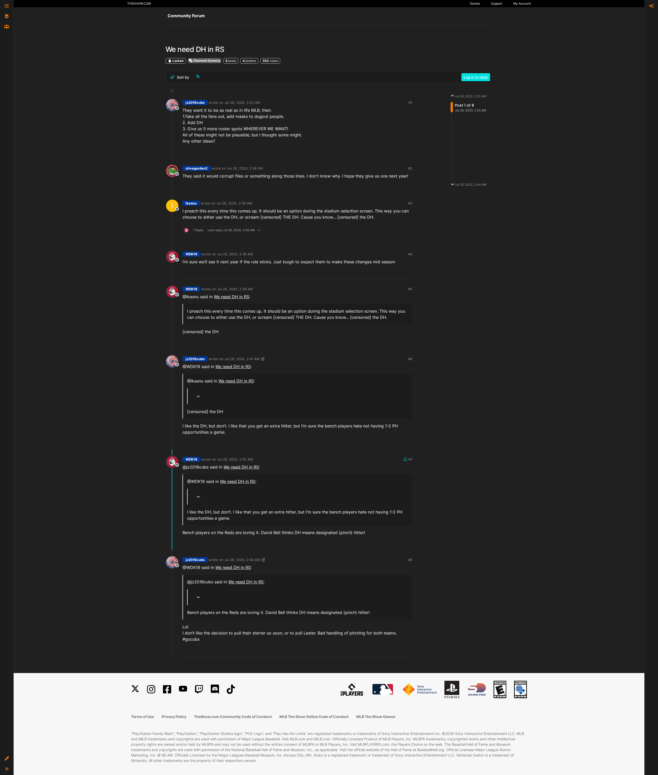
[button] (6, 758)
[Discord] (215, 689)
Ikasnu (191, 203)
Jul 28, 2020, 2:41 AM (242, 359)
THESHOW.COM (139, 3)
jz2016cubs (195, 102)
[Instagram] (151, 689)
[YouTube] (183, 689)
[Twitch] (199, 689)
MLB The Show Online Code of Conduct (314, 716)
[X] (135, 689)
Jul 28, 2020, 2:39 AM (235, 289)
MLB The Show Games (375, 716)
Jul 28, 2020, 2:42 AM (235, 459)
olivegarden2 (196, 168)
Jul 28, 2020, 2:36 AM (245, 168)
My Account (522, 3)
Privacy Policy (174, 716)
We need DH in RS (231, 296)
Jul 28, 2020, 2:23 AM (242, 102)
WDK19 (191, 254)
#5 (410, 289)
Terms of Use (142, 716)
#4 (410, 254)
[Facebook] (167, 689)
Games (475, 3)
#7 (410, 459)
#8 (410, 560)
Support (496, 3)
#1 (410, 102)
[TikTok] (231, 689)
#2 (410, 168)
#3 (410, 203)
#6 (410, 359)
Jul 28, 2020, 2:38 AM (234, 203)
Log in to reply (476, 77)
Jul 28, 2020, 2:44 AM (242, 560)
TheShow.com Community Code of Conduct (233, 716)
